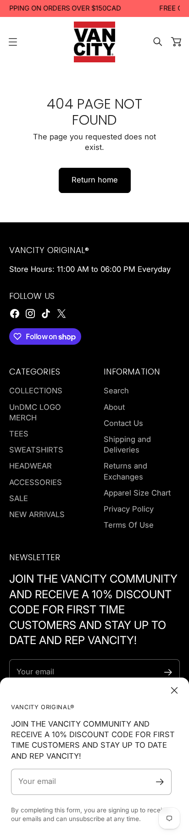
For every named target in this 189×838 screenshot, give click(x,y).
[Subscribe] (159, 781)
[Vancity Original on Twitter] (61, 313)
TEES (18, 433)
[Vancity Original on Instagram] (30, 313)
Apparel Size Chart (137, 492)
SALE (18, 498)
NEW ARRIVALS (37, 514)
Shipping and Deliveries (127, 444)
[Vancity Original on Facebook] (14, 313)
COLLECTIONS (35, 390)
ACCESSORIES (35, 482)
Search (116, 390)
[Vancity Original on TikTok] (45, 313)
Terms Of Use (129, 524)
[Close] (174, 690)
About (114, 407)
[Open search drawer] (158, 42)
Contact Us (123, 423)
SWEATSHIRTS (36, 449)
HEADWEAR (30, 465)
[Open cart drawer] (176, 42)
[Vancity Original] (94, 42)
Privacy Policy (129, 508)
